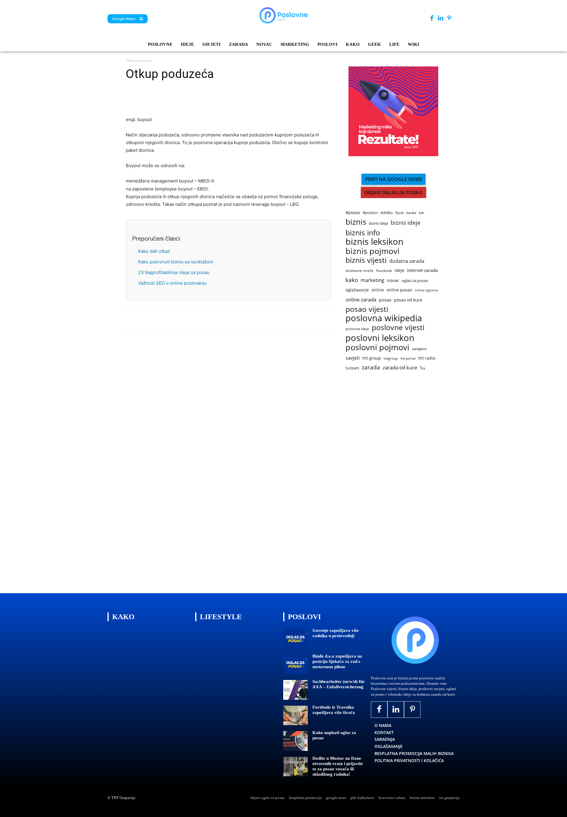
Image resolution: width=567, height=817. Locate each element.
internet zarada (422, 270)
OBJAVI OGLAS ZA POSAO (393, 192)
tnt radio (426, 358)
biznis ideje (406, 223)
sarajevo (419, 348)
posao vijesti (367, 309)
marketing (372, 280)
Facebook (384, 270)
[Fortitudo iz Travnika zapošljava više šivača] (295, 715)
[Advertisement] (390, 483)
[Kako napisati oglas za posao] (295, 741)
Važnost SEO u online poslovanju (172, 283)
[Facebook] (432, 18)
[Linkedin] (440, 18)
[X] (145, 99)
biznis (356, 222)
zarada (371, 367)
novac (393, 280)
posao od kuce (408, 300)
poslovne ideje (357, 328)
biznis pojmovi (373, 251)
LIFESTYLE (221, 617)
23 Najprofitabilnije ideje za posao (173, 272)
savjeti (353, 358)
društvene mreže (360, 270)
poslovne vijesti (398, 327)
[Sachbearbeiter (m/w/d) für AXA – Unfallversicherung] (295, 690)
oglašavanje (357, 290)
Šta (422, 368)
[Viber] (186, 99)
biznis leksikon (374, 242)
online (378, 290)
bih (421, 213)
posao (385, 300)
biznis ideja (378, 223)
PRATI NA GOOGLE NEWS (393, 179)
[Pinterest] (449, 18)
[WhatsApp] (172, 99)
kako (352, 280)
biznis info (363, 232)
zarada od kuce (400, 367)
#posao (353, 212)
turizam (352, 368)
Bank (399, 213)
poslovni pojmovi (377, 347)
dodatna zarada (406, 261)
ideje (399, 270)
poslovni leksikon (380, 338)
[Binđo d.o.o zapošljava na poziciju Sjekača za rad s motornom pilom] (295, 664)
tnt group (371, 358)
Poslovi (304, 617)
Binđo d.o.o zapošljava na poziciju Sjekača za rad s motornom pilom (337, 661)
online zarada (361, 299)
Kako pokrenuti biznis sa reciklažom (175, 262)
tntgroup (391, 358)
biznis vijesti (366, 260)
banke (411, 213)
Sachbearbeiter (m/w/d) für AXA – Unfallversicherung (338, 684)
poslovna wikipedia (384, 318)
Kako (123, 617)
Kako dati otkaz (154, 251)
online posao (399, 290)
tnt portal (408, 358)
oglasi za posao (415, 280)
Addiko (386, 212)
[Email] (200, 99)
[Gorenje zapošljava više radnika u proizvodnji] (295, 639)
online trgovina (426, 290)
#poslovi (370, 212)
